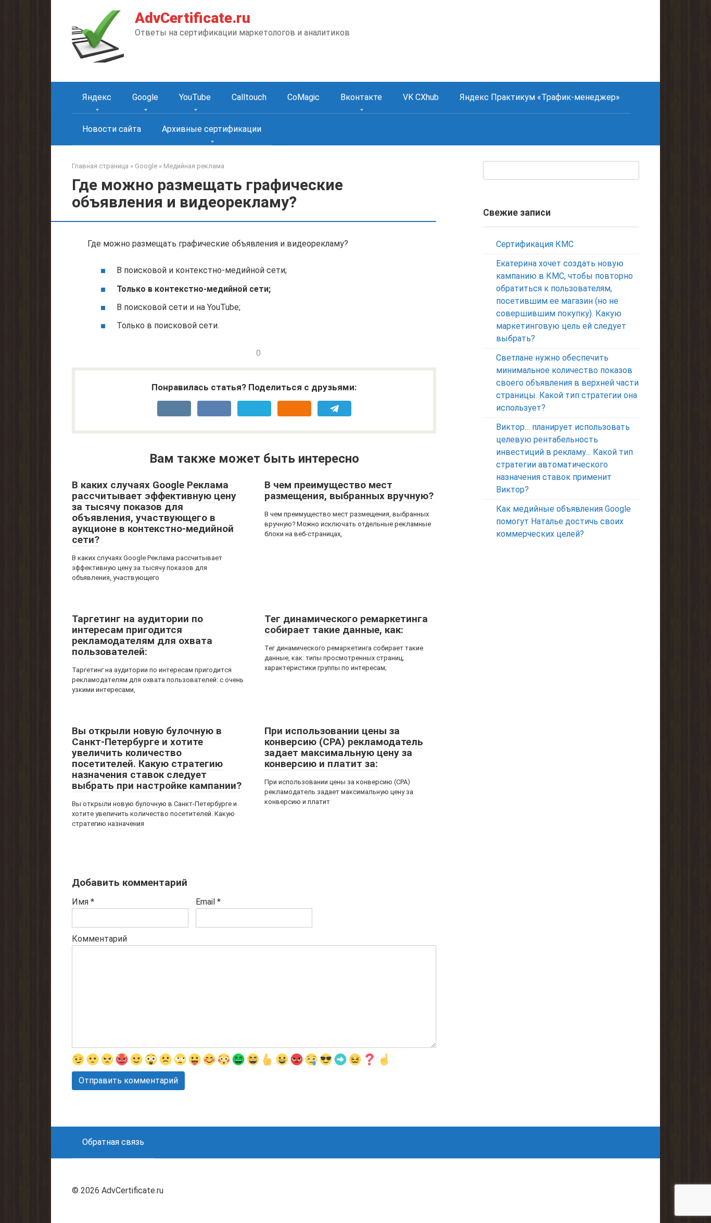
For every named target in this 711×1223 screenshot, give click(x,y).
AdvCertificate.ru (192, 18)
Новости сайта (111, 129)
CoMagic (303, 97)
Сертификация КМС (535, 244)
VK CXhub (421, 97)
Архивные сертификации (211, 129)
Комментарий (99, 939)
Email (208, 902)
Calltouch (249, 97)
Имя (83, 902)
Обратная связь (113, 1142)
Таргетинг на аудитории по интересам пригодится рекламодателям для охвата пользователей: (142, 635)
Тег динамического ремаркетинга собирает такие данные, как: (346, 624)
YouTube (195, 97)
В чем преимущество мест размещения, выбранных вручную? (349, 490)
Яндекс (96, 97)
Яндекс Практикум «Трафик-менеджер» (540, 97)
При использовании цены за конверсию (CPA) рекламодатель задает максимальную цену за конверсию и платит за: (343, 747)
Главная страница (100, 166)
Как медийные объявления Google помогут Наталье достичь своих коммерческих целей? (563, 521)
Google (145, 97)
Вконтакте (361, 97)
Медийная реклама (193, 166)
